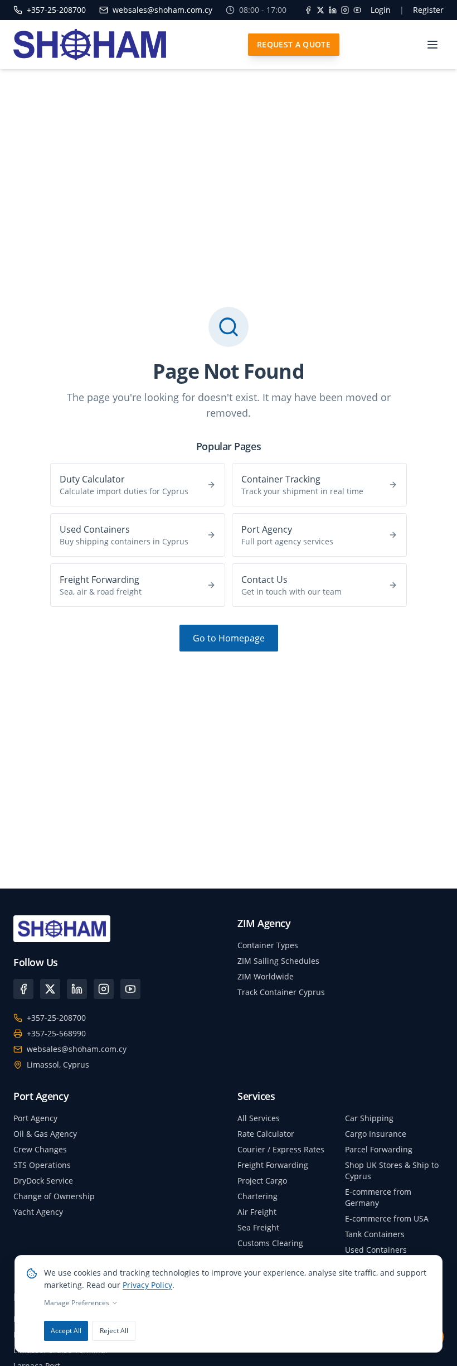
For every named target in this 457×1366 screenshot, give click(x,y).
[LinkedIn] (333, 10)
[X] (320, 10)
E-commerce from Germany (378, 1197)
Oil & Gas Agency (45, 1133)
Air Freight (256, 1211)
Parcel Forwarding (378, 1149)
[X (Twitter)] (50, 989)
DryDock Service (43, 1180)
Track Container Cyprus (281, 992)
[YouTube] (357, 10)
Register (428, 9)
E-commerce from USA (387, 1218)
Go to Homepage (229, 638)
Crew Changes (40, 1149)
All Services (258, 1118)
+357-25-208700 (56, 1017)
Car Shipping (369, 1118)
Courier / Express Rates (280, 1149)
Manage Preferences (76, 1303)
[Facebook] (308, 10)
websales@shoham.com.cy (77, 1049)
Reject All (114, 1330)
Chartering (257, 1196)
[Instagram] (345, 10)
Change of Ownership (54, 1196)
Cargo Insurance (375, 1133)
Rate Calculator (265, 1133)
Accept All (66, 1330)
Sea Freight (258, 1227)
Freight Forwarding (272, 1165)
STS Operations (42, 1165)
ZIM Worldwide (265, 976)
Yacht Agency (38, 1211)
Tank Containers (375, 1234)
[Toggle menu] (432, 44)
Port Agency (35, 1118)
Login (381, 9)
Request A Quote (293, 44)
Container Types (267, 945)
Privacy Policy (147, 1285)
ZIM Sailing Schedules (278, 960)
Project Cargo (262, 1180)
